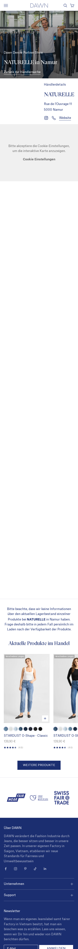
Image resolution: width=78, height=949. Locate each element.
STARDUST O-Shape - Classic (26, 735)
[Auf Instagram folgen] (15, 869)
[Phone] (53, 118)
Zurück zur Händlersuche (22, 72)
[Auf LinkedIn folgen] (45, 869)
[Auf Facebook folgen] (6, 869)
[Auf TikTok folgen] (35, 869)
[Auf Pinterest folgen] (25, 869)
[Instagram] (46, 118)
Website (65, 117)
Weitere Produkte (39, 765)
